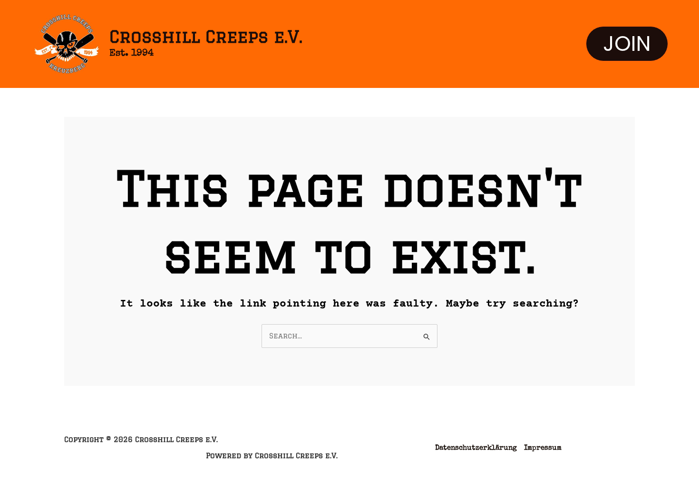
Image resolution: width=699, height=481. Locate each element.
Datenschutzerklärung (476, 448)
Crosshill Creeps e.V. (205, 36)
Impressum (543, 448)
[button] (627, 43)
